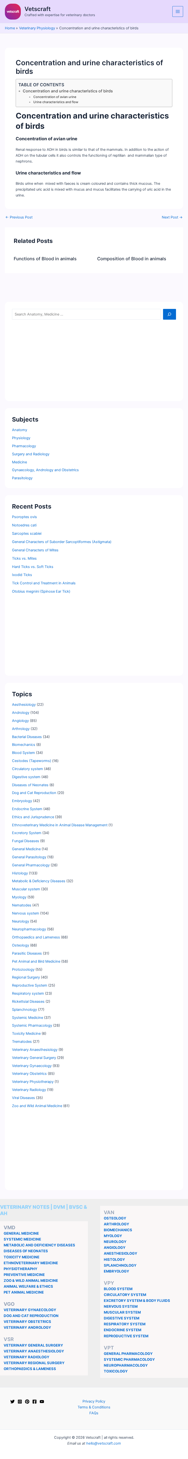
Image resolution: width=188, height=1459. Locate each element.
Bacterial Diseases (27, 737)
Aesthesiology (24, 704)
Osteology (20, 945)
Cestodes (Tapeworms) (31, 761)
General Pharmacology (31, 865)
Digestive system (26, 777)
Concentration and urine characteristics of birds (68, 90)
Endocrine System (27, 809)
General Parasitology (29, 857)
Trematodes (22, 1041)
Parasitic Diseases (27, 953)
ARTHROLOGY (116, 1224)
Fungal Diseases (25, 841)
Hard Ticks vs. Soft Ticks (32, 567)
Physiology (21, 438)
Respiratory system (28, 993)
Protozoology (23, 969)
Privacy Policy (93, 1401)
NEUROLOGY (115, 1242)
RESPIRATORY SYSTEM (124, 1324)
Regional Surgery (26, 977)
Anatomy (19, 430)
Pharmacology (24, 446)
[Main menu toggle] (177, 11)
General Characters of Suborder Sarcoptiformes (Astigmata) (61, 542)
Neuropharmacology (29, 929)
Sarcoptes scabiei (26, 533)
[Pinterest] (27, 1401)
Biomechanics (23, 744)
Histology (20, 873)
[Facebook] (34, 1401)
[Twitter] (12, 1401)
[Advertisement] (94, 360)
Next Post (172, 217)
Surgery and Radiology (30, 454)
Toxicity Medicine (26, 1033)
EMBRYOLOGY (116, 1271)
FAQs (93, 1413)
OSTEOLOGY (115, 1218)
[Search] (169, 314)
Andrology (20, 712)
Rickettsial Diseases (28, 1001)
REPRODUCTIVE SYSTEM (126, 1336)
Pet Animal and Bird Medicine (36, 961)
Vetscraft (37, 8)
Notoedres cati (24, 525)
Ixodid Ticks (22, 575)
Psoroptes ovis (24, 517)
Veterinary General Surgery (34, 1058)
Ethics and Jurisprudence (33, 817)
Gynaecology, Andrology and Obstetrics (45, 470)
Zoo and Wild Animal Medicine (37, 1106)
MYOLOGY (113, 1236)
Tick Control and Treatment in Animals (44, 583)
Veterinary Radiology (29, 1090)
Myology (19, 897)
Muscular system (26, 889)
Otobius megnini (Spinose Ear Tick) (41, 591)
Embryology (22, 801)
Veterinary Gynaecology (32, 1066)
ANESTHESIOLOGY (120, 1253)
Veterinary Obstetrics (29, 1073)
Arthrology (21, 729)
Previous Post (19, 217)
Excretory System (26, 833)
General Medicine (26, 849)
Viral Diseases (23, 1098)
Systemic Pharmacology (32, 1025)
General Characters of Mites (35, 550)
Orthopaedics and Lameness (36, 937)
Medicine (19, 462)
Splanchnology (24, 1009)
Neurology (20, 921)
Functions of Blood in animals (45, 258)
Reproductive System (29, 985)
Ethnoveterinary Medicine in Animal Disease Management (59, 825)
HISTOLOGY (114, 1259)
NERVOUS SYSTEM (121, 1306)
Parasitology (22, 478)
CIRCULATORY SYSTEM (125, 1295)
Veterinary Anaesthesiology (35, 1049)
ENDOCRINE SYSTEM (122, 1330)
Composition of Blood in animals (131, 258)
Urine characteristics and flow (55, 102)
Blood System (23, 753)
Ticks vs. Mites (24, 558)
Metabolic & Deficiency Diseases (38, 881)
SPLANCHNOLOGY (120, 1265)
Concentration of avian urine (54, 97)
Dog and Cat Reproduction (34, 793)
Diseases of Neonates (30, 785)
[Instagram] (20, 1401)
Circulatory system (27, 769)
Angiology (20, 721)
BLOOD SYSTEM (118, 1289)
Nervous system (25, 913)
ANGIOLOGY (115, 1247)
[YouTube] (42, 1401)
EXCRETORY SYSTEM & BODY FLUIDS (137, 1300)
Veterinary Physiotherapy (33, 1081)
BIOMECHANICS (118, 1230)
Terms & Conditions (94, 1407)
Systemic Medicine (27, 1017)
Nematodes (21, 905)
